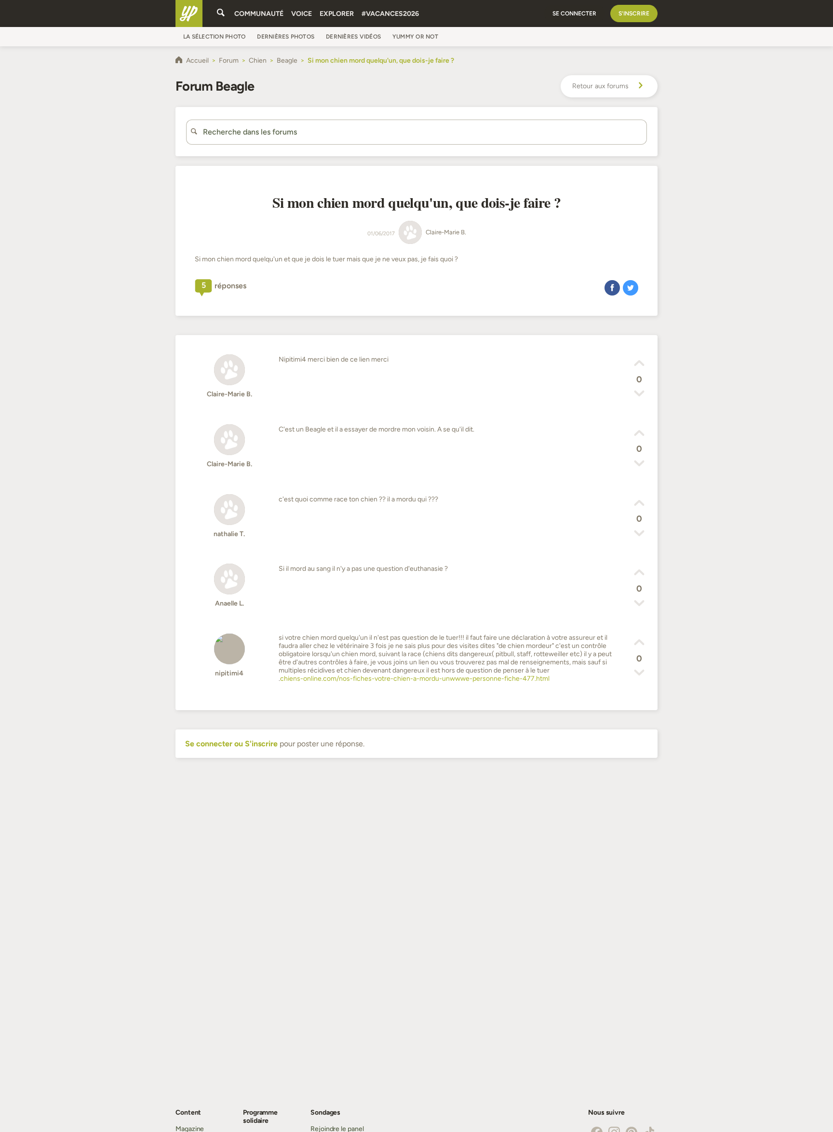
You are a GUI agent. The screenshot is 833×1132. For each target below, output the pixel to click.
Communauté (258, 14)
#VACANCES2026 (390, 14)
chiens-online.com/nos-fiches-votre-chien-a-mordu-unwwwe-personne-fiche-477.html (415, 678)
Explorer (337, 14)
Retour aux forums (600, 86)
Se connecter (574, 13)
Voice (301, 14)
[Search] (220, 13)
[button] (612, 287)
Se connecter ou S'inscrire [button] (231, 743)
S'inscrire (633, 13)
